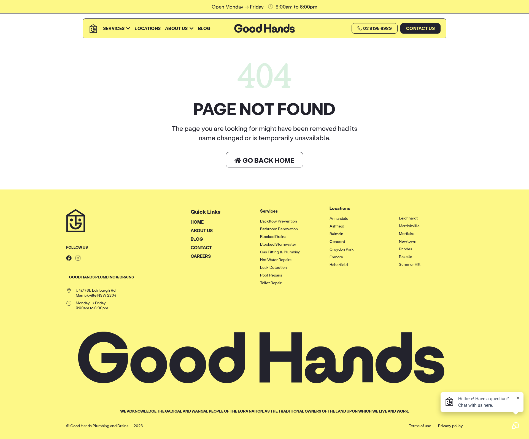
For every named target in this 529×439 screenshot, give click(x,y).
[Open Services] (128, 28)
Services (269, 211)
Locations (340, 208)
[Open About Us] (191, 28)
